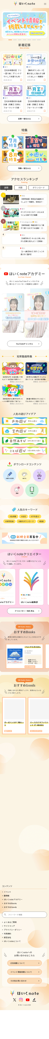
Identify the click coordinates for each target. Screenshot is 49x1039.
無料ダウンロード (27, 521)
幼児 (24, 516)
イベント (7, 892)
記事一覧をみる (24, 118)
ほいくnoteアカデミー (13, 899)
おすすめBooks (10, 903)
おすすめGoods (10, 907)
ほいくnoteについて (12, 941)
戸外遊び (35, 516)
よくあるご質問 (10, 922)
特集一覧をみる (24, 168)
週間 (6, 187)
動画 (42, 521)
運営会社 (7, 937)
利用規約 (7, 933)
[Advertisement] (24, 771)
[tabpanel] (24, 24)
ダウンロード (39, 187)
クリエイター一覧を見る (24, 611)
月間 (20, 187)
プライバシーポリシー (13, 929)
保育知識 (10, 521)
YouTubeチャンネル (24, 344)
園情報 (6, 895)
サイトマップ (9, 926)
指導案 (13, 516)
